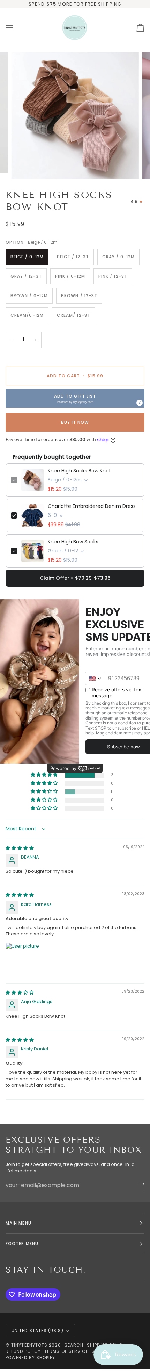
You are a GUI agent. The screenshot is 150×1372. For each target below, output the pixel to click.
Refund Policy (23, 1351)
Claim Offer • (75, 578)
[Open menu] (16, 27)
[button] (75, 398)
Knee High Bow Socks (73, 541)
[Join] (138, 1184)
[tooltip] (139, 403)
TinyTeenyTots (29, 1345)
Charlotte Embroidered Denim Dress (92, 506)
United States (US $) (37, 1330)
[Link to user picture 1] (22, 959)
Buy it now (75, 422)
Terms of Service (66, 1351)
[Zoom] (24, 166)
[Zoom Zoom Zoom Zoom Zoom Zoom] (75, 115)
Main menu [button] (18, 1223)
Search (74, 1345)
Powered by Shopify (30, 1358)
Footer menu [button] (22, 1244)
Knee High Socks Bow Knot (79, 470)
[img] (20, 848)
